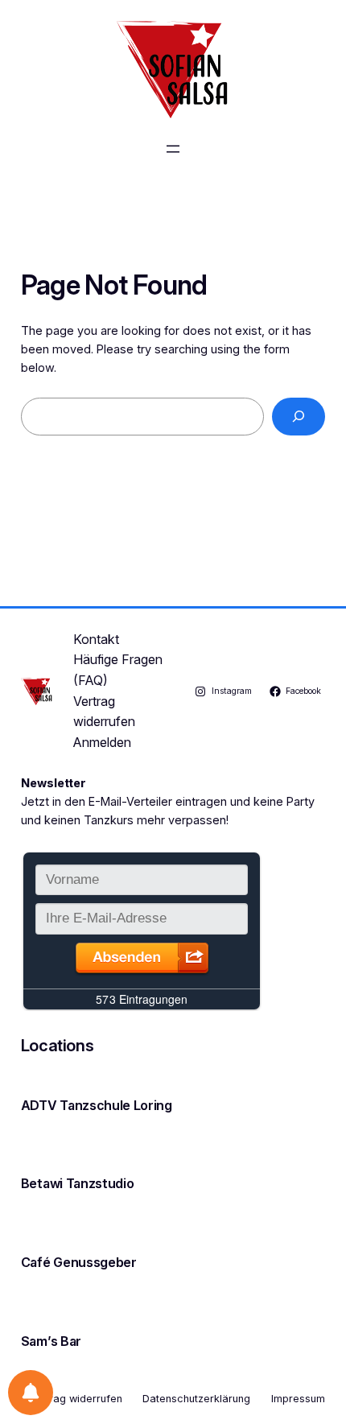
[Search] (299, 416)
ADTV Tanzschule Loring (96, 1105)
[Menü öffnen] (173, 149)
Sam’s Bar (51, 1341)
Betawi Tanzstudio (77, 1183)
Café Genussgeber (79, 1262)
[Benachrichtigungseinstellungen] (30, 1392)
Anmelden (102, 742)
